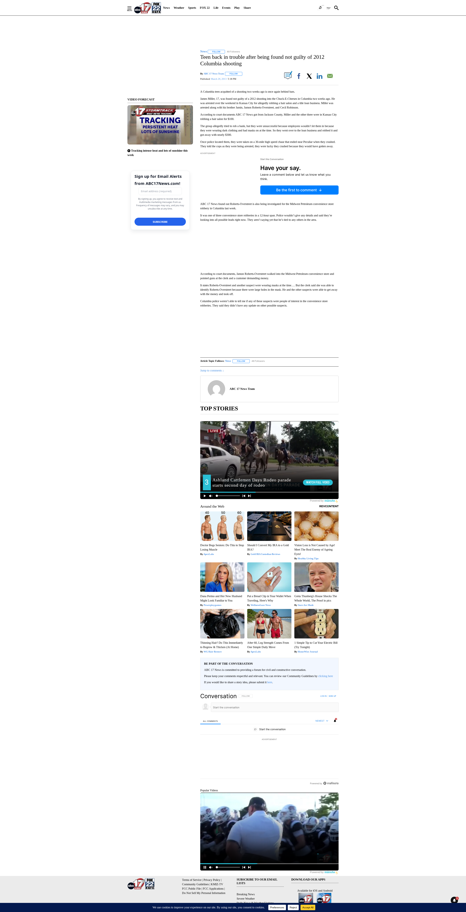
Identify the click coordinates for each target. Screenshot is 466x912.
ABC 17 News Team (214, 73)
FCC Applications (213, 888)
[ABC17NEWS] (147, 8)
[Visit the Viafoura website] (331, 783)
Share (247, 7)
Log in (323, 696)
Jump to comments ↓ (212, 370)
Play (237, 7)
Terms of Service (192, 879)
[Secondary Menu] (132, 7)
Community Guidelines (195, 884)
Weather (179, 7)
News (166, 7)
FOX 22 (205, 7)
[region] (269, 739)
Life (216, 7)
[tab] (210, 721)
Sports (192, 7)
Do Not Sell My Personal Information (203, 893)
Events (226, 7)
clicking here (325, 676)
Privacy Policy (212, 879)
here (269, 682)
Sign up (332, 696)
